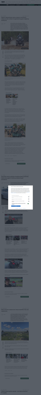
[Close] (31, 186)
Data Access (20, 208)
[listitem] (20, 195)
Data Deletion (17, 208)
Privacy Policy (24, 208)
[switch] (28, 196)
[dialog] (20, 197)
